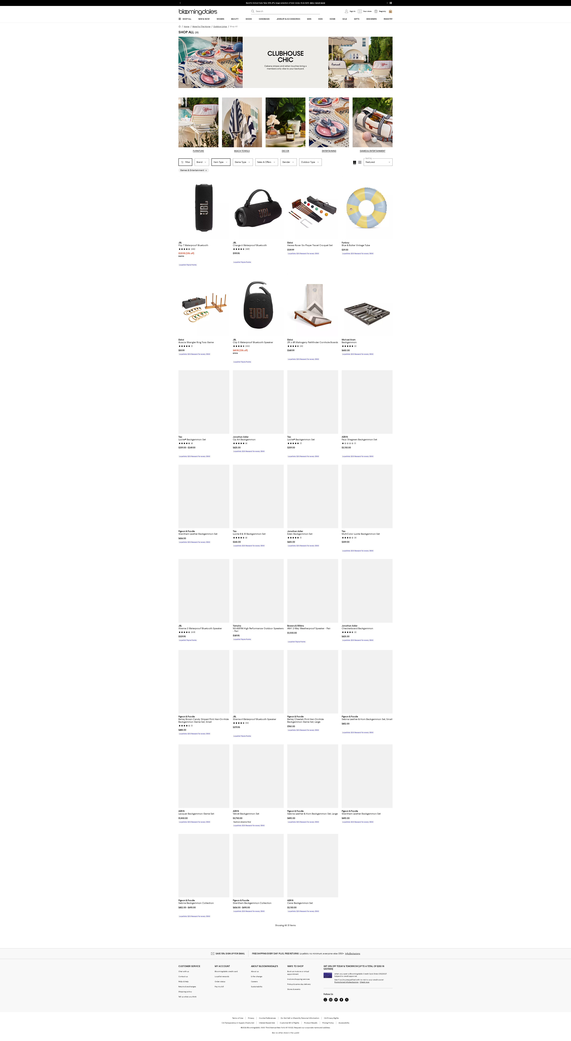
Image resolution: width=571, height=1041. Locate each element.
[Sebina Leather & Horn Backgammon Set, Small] (367, 682)
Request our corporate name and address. (312, 1028)
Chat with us (183, 972)
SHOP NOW (320, 3)
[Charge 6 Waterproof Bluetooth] (258, 208)
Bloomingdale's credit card (226, 972)
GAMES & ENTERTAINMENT (372, 151)
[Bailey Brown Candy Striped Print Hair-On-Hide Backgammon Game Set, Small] (203, 682)
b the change (256, 977)
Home (186, 26)
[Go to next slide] (387, 3)
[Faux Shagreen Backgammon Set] (367, 402)
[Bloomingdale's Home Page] (198, 12)
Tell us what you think (187, 997)
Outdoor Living (220, 26)
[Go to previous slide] (180, 3)
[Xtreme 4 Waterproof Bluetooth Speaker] (258, 682)
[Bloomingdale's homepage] (180, 27)
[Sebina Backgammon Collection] (203, 866)
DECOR (285, 151)
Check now (364, 982)
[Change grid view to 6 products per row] (359, 162)
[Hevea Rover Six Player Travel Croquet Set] (312, 208)
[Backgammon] (367, 305)
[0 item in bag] (390, 11)
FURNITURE (198, 151)
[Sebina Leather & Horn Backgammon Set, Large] (312, 776)
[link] (203, 253)
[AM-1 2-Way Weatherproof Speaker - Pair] (312, 591)
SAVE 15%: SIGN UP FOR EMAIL (230, 954)
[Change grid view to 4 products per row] (354, 163)
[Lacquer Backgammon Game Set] (203, 776)
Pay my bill (219, 987)
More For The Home (201, 26)
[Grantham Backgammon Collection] (258, 866)
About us (255, 972)
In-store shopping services (298, 979)
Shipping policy (185, 992)
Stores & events (293, 989)
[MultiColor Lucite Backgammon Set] (367, 496)
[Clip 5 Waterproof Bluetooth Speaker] (258, 305)
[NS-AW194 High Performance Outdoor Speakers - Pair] (258, 591)
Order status (220, 982)
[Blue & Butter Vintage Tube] (367, 208)
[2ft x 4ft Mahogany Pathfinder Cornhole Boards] (312, 305)
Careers (254, 982)
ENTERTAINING (329, 151)
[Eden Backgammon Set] (312, 496)
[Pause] (391, 3)
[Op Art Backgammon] (258, 402)
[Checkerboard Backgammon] (367, 591)
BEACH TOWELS (242, 151)
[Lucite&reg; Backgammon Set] (203, 402)
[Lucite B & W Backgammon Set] (258, 496)
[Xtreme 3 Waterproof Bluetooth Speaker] (203, 591)
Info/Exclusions (352, 954)
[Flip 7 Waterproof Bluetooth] (203, 208)
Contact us (183, 977)
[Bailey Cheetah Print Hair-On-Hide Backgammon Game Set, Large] (312, 682)
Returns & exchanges (187, 987)
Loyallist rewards (222, 977)
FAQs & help (183, 982)
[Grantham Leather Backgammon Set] (203, 496)
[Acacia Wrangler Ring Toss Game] (203, 305)
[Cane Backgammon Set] (312, 866)
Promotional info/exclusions (346, 982)
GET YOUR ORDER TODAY (256, 3)
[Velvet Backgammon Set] (258, 776)
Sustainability (256, 987)
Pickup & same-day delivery (299, 984)
